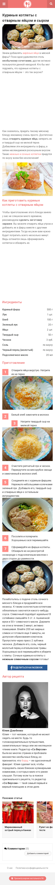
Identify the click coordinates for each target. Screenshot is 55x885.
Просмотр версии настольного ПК (29, 878)
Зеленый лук (10, 324)
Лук (4, 314)
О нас (10, 868)
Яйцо (5, 329)
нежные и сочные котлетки (25, 154)
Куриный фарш (11, 309)
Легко (27, 47)
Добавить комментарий (38, 853)
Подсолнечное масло (15, 355)
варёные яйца (31, 53)
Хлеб (5, 319)
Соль (5, 344)
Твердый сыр (10, 334)
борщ (25, 760)
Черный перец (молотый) (17, 349)
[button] (4, 4)
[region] (27, 102)
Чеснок (6, 339)
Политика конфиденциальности (32, 868)
